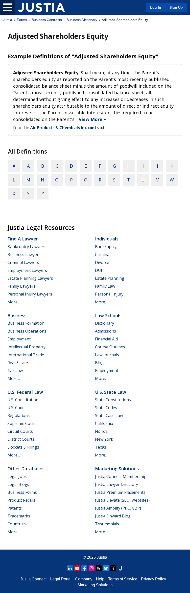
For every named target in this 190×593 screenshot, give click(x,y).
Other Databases (26, 469)
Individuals (107, 239)
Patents (14, 508)
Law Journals (107, 354)
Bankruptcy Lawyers (26, 246)
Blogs (100, 362)
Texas (100, 447)
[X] (113, 568)
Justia (7, 20)
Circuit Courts (20, 431)
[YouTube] (77, 568)
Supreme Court (21, 423)
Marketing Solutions (117, 469)
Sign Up (176, 7)
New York (104, 439)
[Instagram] (92, 568)
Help (100, 579)
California (104, 423)
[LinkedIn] (70, 568)
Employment (19, 339)
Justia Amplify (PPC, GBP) (118, 508)
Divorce (102, 262)
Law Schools (108, 315)
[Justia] (41, 7)
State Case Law (109, 415)
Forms (22, 20)
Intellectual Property (26, 347)
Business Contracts (47, 20)
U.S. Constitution (22, 399)
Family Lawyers (21, 286)
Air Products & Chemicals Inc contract (67, 127)
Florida (101, 431)
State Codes (106, 407)
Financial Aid (106, 339)
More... (13, 302)
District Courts (20, 439)
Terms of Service (122, 579)
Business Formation (26, 323)
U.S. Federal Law (25, 392)
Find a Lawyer (22, 239)
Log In (155, 7)
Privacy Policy (153, 579)
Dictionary (104, 323)
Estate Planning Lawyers (30, 278)
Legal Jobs (17, 476)
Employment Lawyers (27, 270)
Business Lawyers (24, 254)
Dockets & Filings (23, 447)
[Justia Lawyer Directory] (120, 568)
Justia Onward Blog (113, 516)
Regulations (18, 415)
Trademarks (18, 516)
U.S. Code (15, 407)
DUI (98, 270)
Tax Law (15, 370)
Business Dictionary (82, 20)
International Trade (25, 354)
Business (16, 315)
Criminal (102, 254)
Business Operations (26, 331)
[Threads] (99, 568)
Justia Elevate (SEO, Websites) (122, 500)
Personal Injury (109, 294)
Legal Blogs (18, 484)
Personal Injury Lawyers (29, 294)
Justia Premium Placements (120, 492)
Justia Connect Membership (120, 476)
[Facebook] (84, 568)
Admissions (105, 331)
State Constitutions (113, 399)
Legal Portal (60, 579)
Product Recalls (21, 500)
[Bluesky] (106, 568)
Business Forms (22, 492)
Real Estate (17, 362)
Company (83, 579)
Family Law (105, 286)
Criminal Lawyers (23, 262)
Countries (16, 524)
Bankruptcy (106, 246)
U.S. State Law (110, 392)
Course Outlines (110, 347)
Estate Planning (109, 278)
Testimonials (107, 524)
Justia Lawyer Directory (116, 484)
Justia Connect (33, 579)
